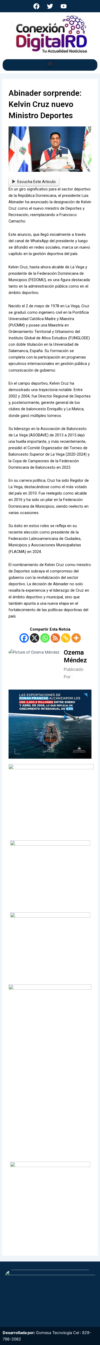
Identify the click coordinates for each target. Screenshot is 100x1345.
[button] (50, 63)
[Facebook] (24, 638)
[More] (76, 638)
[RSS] (55, 638)
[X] (34, 638)
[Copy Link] (65, 638)
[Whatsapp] (45, 638)
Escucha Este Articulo (36, 181)
